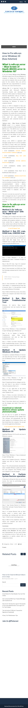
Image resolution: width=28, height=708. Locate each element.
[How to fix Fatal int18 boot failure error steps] (14, 565)
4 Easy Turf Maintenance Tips (10, 615)
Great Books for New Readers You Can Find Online (13, 594)
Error (11, 544)
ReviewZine (7, 706)
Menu (21, 2)
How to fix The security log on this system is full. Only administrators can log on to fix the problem (13, 605)
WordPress (21, 706)
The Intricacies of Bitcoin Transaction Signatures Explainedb (12, 611)
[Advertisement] (14, 30)
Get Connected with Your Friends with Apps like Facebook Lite (13, 599)
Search (4, 582)
